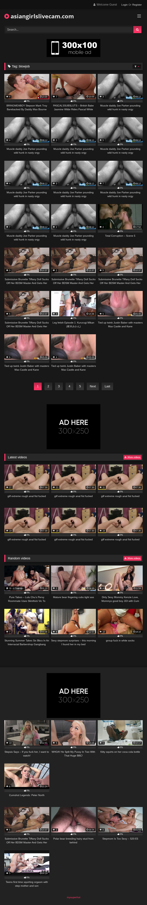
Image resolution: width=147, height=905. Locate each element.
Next (93, 386)
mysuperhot (73, 897)
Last (107, 386)
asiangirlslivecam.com (41, 16)
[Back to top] (136, 894)
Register (137, 4)
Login (124, 4)
